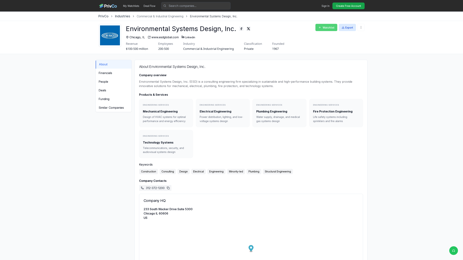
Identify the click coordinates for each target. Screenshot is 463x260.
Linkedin (190, 37)
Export (349, 27)
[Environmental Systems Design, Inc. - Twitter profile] (248, 29)
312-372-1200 (155, 188)
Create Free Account (348, 5)
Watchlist (328, 27)
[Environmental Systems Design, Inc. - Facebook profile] (241, 29)
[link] (213, 16)
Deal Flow (149, 5)
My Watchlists (131, 5)
